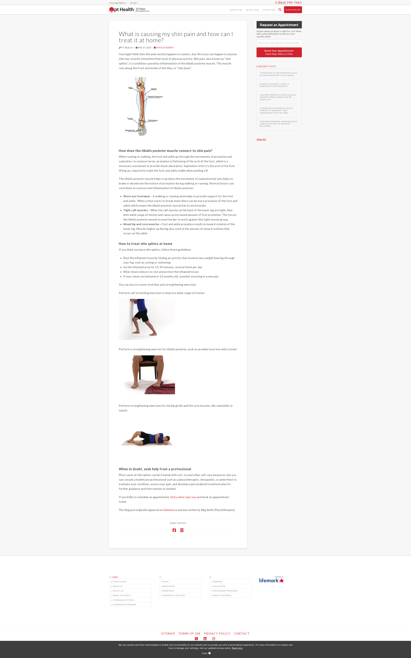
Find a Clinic (120, 581)
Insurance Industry (174, 595)
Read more (237, 648)
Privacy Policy (217, 633)
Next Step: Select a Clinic (279, 52)
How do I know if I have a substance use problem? (274, 85)
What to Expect (122, 595)
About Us (118, 591)
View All (261, 139)
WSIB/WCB (168, 591)
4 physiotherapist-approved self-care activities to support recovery (279, 123)
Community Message (124, 604)
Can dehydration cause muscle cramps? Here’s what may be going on (278, 97)
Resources (169, 586)
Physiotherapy (165, 47)
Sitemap (168, 633)
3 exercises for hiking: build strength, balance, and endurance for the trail (276, 110)
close (204, 653)
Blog (166, 581)
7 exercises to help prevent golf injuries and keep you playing (279, 74)
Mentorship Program (225, 591)
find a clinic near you (183, 497)
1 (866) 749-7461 (288, 2)
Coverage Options (123, 600)
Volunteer (219, 586)
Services (117, 586)
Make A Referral (222, 595)
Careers (217, 581)
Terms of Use (189, 633)
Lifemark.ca (170, 510)
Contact (242, 633)
